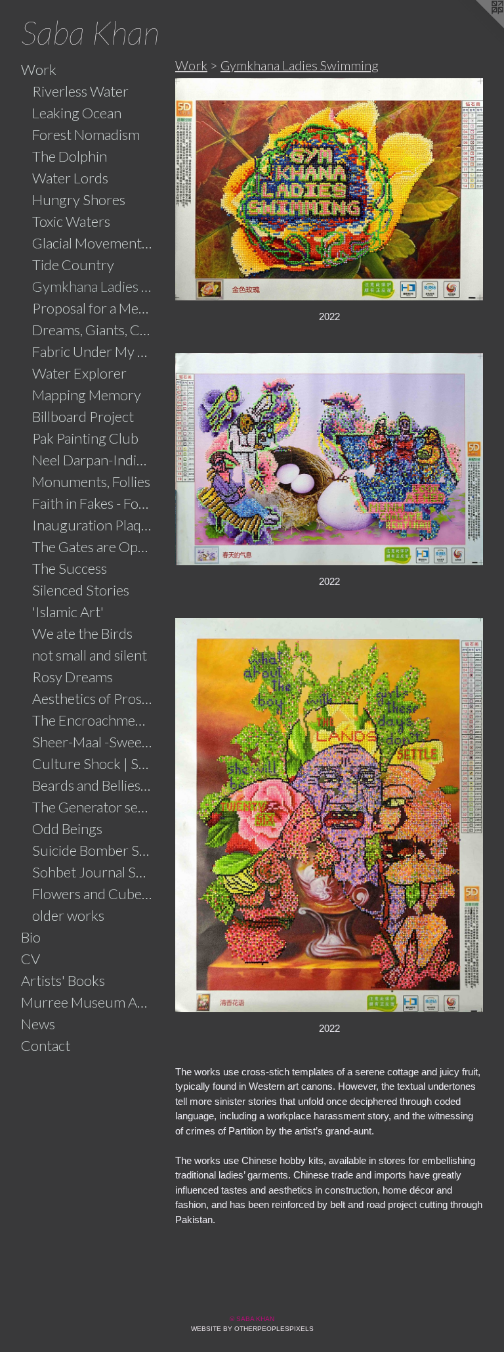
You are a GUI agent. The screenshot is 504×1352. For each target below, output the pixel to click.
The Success (69, 568)
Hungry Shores (78, 199)
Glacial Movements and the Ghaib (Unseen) (92, 243)
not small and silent (89, 655)
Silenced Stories (80, 590)
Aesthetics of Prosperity (92, 698)
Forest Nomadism (86, 134)
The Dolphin (69, 156)
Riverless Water (80, 91)
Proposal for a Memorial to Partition (92, 308)
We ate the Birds (82, 633)
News (38, 1024)
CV (30, 958)
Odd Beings (67, 828)
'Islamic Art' (68, 611)
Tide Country (73, 264)
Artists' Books (63, 980)
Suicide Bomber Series (92, 850)
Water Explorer (79, 373)
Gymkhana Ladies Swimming (92, 286)
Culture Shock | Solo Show (92, 763)
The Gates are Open (92, 546)
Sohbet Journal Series (92, 872)
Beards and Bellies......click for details (92, 785)
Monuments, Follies (91, 481)
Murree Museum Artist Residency (86, 1002)
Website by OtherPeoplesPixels (252, 1328)
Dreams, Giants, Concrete (92, 329)
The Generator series (92, 807)
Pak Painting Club (85, 438)
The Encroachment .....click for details (92, 720)
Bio (31, 937)
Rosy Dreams (72, 677)
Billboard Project (83, 416)
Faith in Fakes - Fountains (92, 503)
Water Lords (70, 178)
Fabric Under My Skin (92, 351)
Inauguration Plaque (92, 525)
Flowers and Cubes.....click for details (92, 893)
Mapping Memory (86, 395)
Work (38, 69)
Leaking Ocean (76, 113)
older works (68, 915)
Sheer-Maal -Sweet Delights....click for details (92, 742)
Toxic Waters (71, 221)
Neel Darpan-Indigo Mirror (92, 460)
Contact (45, 1045)
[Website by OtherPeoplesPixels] (478, 26)
